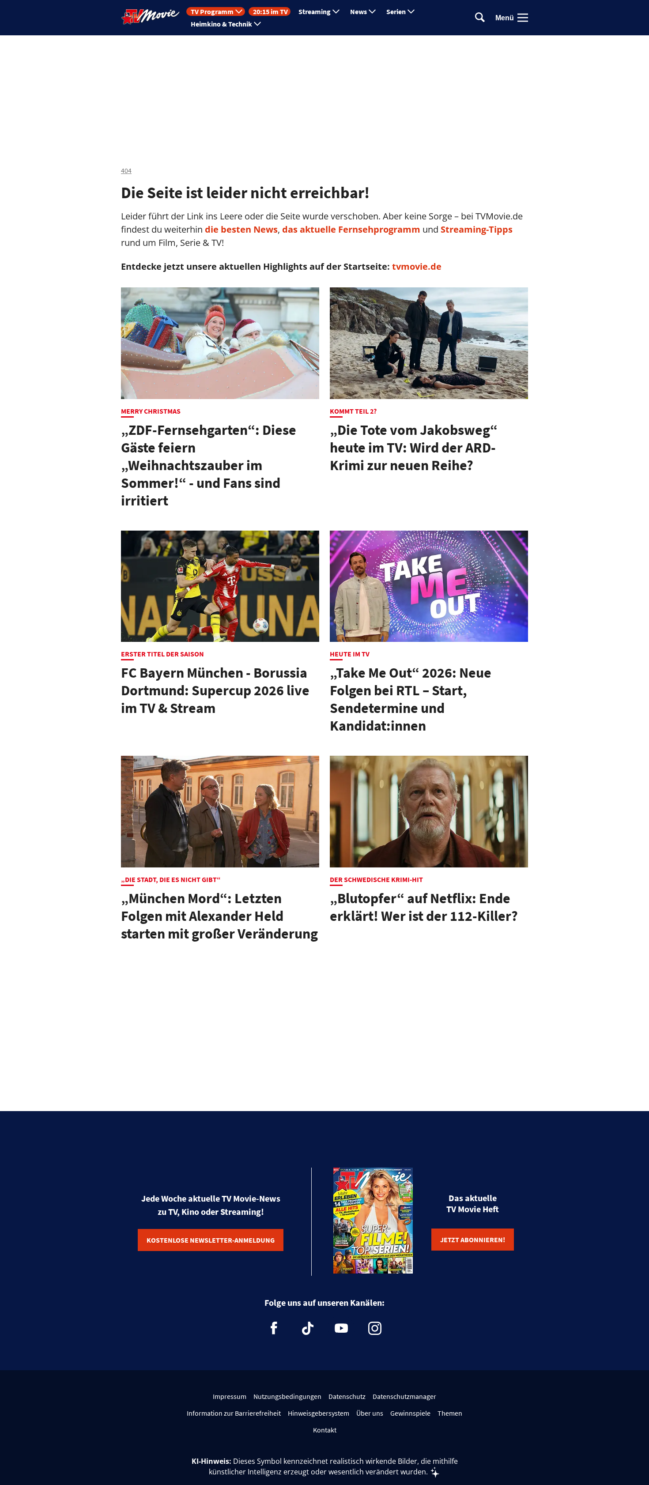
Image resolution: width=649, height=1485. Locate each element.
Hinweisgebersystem (318, 1413)
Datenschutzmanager (404, 1396)
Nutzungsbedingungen (287, 1396)
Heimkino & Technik (221, 23)
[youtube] (341, 1328)
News (358, 11)
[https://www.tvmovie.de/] (150, 17)
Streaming (314, 11)
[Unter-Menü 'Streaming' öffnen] (336, 11)
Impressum (229, 1396)
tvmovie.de (416, 266)
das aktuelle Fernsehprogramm (350, 229)
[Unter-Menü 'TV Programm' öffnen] (238, 11)
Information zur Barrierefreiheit (234, 1413)
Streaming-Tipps (477, 229)
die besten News (241, 229)
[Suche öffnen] (480, 17)
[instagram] (375, 1328)
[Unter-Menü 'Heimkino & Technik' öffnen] (257, 23)
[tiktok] (307, 1328)
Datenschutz (347, 1396)
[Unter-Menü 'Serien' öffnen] (411, 11)
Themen (450, 1413)
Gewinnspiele (410, 1413)
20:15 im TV (270, 11)
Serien (396, 11)
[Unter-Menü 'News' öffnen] (372, 11)
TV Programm (212, 11)
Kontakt (324, 1429)
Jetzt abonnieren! (472, 1239)
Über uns (369, 1413)
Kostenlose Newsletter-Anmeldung (211, 1240)
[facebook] (274, 1328)
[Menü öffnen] (522, 17)
